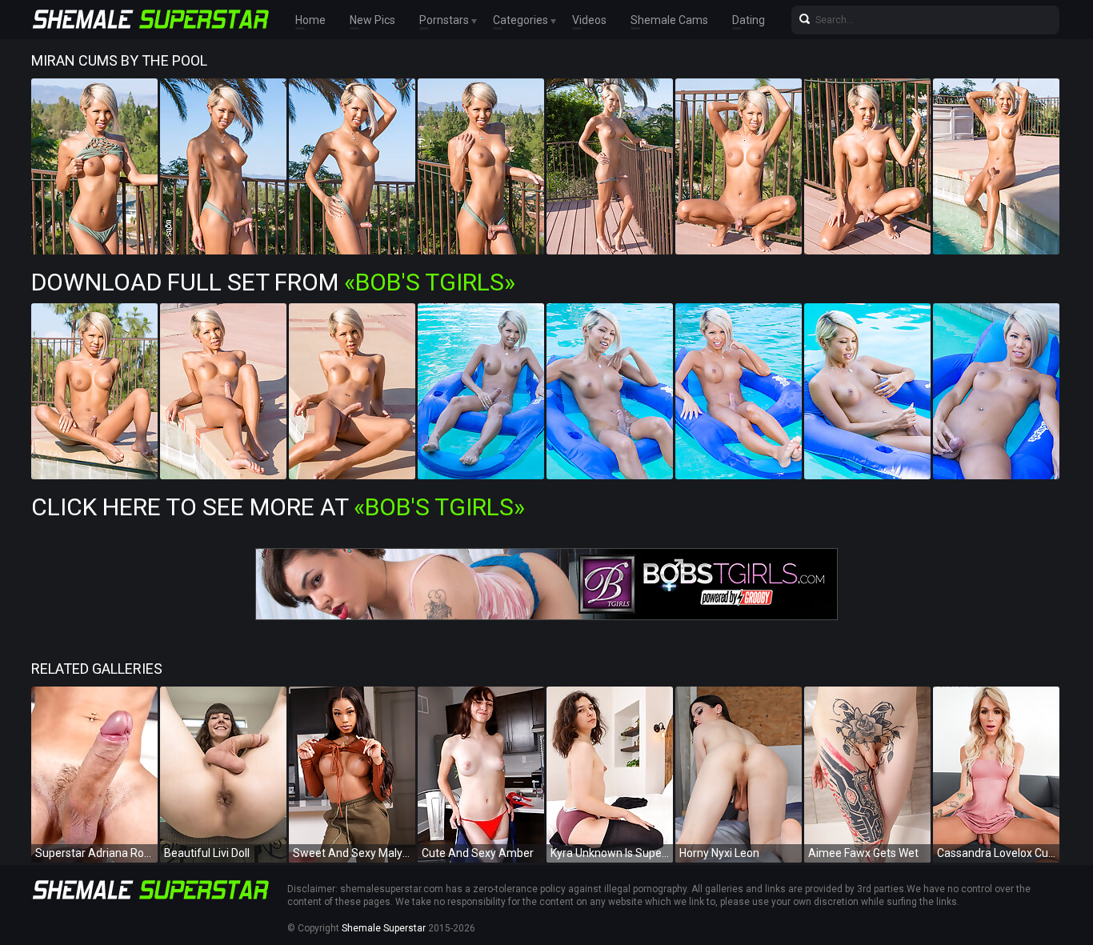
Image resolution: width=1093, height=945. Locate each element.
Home (310, 20)
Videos (589, 20)
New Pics (372, 20)
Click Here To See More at (278, 507)
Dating (748, 20)
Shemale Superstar (384, 928)
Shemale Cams (669, 20)
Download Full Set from (273, 282)
